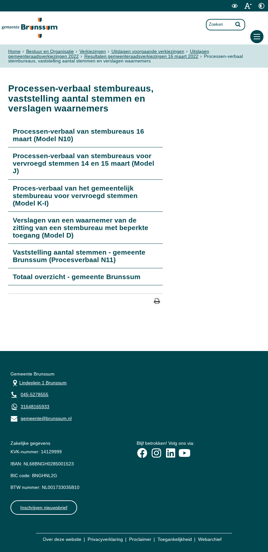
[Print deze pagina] (157, 302)
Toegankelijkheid (175, 539)
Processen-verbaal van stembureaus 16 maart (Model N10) (78, 134)
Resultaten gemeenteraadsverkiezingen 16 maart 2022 (141, 56)
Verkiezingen (92, 51)
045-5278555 (34, 394)
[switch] (234, 5)
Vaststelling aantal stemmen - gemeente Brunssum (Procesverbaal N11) (79, 255)
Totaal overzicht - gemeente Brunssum (77, 276)
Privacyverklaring (105, 539)
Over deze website (62, 539)
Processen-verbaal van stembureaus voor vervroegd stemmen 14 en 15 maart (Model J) (83, 163)
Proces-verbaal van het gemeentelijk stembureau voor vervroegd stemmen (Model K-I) (75, 195)
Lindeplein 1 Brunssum (38, 382)
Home (14, 51)
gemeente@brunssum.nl (41, 418)
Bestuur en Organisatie (50, 51)
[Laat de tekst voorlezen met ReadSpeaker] (222, 10)
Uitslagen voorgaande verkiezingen (147, 51)
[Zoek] (238, 24)
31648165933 (35, 406)
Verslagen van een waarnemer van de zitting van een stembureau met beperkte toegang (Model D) (80, 227)
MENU (256, 36)
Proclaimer (140, 539)
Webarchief (210, 539)
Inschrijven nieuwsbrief (43, 507)
